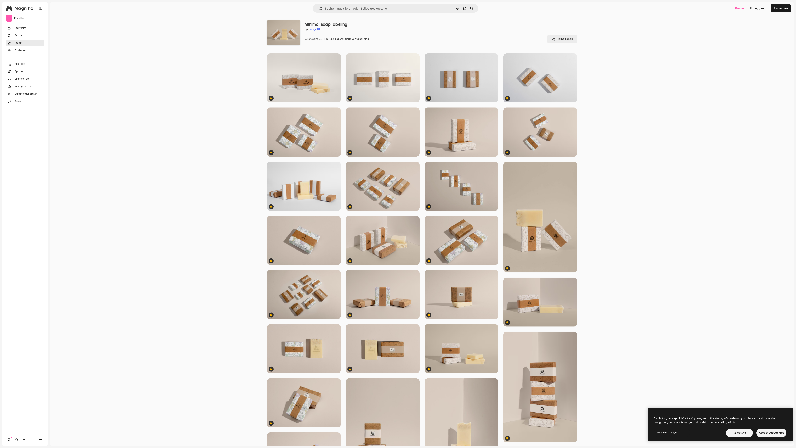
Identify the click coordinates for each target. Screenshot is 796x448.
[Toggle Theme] (24, 439)
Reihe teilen (565, 39)
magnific (315, 29)
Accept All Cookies (771, 433)
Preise (739, 8)
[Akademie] (16, 439)
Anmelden (781, 8)
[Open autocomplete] (318, 8)
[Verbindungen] (9, 439)
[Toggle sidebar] (40, 8)
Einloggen (757, 8)
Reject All (739, 433)
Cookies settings (665, 432)
